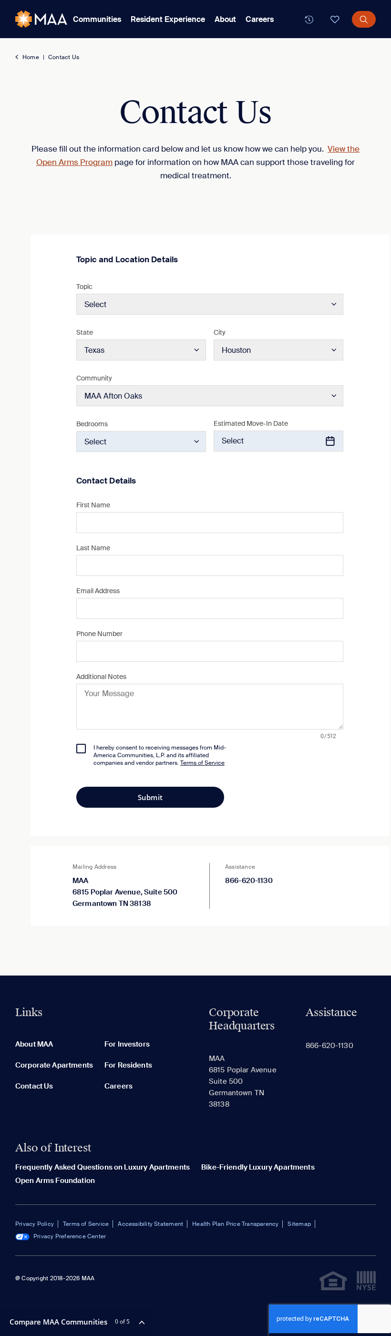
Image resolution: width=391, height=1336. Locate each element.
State (84, 332)
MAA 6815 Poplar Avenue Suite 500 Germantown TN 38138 (243, 1081)
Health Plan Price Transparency (235, 1224)
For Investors (127, 1044)
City (220, 332)
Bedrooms (92, 424)
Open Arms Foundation (55, 1180)
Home (30, 57)
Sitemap (299, 1224)
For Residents (128, 1065)
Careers (260, 19)
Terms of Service (86, 1224)
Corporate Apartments (54, 1065)
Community (94, 378)
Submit (150, 797)
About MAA (34, 1044)
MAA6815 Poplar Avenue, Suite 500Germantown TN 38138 (124, 892)
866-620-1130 (249, 880)
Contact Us (63, 57)
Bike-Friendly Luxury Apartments (258, 1167)
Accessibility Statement (150, 1224)
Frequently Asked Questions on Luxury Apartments (102, 1167)
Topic (84, 286)
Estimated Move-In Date (251, 423)
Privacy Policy (34, 1224)
